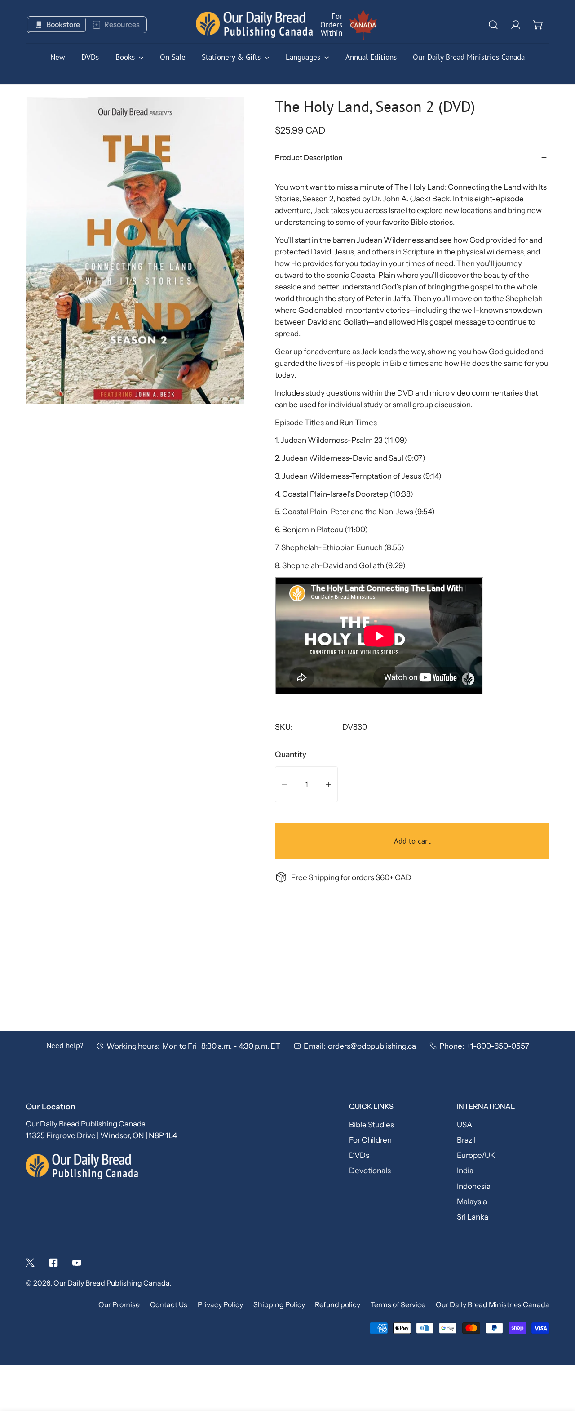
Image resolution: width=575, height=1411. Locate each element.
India (465, 1170)
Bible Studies (371, 1124)
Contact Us (168, 1304)
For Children (370, 1139)
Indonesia (474, 1186)
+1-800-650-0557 (498, 1045)
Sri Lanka (472, 1216)
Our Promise (119, 1304)
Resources (122, 24)
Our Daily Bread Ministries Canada (492, 1304)
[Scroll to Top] (557, 1362)
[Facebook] (53, 1263)
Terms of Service (398, 1304)
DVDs (359, 1155)
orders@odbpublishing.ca (372, 1045)
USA (464, 1124)
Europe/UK (476, 1155)
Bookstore (63, 24)
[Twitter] (30, 1263)
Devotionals (370, 1170)
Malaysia (472, 1201)
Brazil (466, 1139)
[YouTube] (76, 1263)
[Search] (493, 24)
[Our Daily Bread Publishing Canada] (254, 25)
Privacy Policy (220, 1304)
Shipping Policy (279, 1304)
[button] (538, 24)
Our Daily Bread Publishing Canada (111, 1283)
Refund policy (337, 1304)
